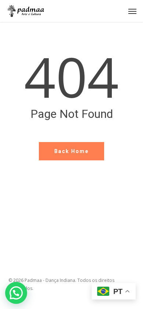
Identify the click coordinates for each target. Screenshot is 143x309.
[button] (132, 11)
